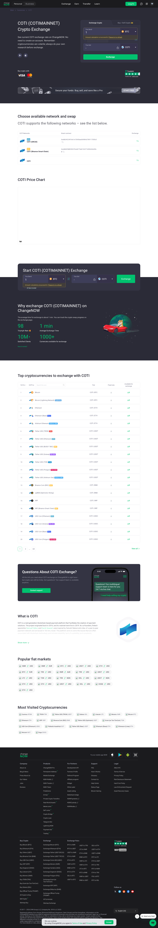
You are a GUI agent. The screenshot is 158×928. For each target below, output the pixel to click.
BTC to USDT (71, 848)
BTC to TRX (95, 865)
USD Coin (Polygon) (45, 539)
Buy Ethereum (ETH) (26, 848)
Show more (22, 643)
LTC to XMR (83, 849)
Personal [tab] (18, 4)
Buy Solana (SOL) (25, 887)
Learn (97, 4)
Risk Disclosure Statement (122, 779)
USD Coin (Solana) (44, 524)
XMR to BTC (71, 864)
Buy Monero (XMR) (26, 875)
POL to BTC (95, 876)
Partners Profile (72, 772)
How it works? (22, 346)
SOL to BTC (71, 875)
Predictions (47, 791)
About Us (23, 768)
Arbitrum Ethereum (46, 423)
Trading (45, 833)
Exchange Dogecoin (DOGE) (52, 872)
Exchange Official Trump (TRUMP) (51, 894)
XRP (36, 501)
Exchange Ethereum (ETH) (52, 848)
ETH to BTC (71, 860)
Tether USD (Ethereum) (45, 439)
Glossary (94, 775)
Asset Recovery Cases (121, 791)
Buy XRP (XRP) (25, 864)
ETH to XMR (71, 856)
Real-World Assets (49, 802)
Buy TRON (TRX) (25, 879)
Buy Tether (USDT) (26, 852)
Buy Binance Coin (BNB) (28, 856)
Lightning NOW (48, 826)
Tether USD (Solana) (45, 454)
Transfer (87, 4)
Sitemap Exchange (49, 903)
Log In (131, 4)
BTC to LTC (95, 857)
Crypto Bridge (47, 814)
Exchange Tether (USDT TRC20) (53, 856)
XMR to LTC (83, 861)
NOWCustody (71, 802)
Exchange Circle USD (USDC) (52, 860)
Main (12, 10)
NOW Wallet (47, 779)
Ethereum (38, 408)
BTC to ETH (71, 872)
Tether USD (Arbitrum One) (49, 477)
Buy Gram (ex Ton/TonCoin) (29, 883)
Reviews (22, 787)
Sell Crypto (23, 899)
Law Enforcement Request (123, 787)
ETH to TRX (95, 872)
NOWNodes (71, 806)
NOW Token (47, 787)
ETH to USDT (96, 861)
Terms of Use (77, 923)
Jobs (21, 783)
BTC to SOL (95, 880)
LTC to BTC (83, 869)
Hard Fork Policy (119, 783)
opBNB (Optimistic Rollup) (44, 493)
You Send (89, 29)
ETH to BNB (83, 853)
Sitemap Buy (24, 903)
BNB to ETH (71, 868)
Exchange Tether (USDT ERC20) (53, 852)
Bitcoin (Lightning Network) (48, 400)
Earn (77, 4)
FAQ (92, 768)
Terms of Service (119, 772)
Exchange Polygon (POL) (51, 875)
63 (34, 549)
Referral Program (73, 775)
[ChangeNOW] (7, 4)
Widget (69, 783)
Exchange (66, 4)
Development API (73, 768)
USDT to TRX (83, 845)
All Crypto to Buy (25, 895)
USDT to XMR (71, 852)
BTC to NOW (96, 869)
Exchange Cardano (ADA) (51, 868)
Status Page (95, 787)
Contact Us (95, 779)
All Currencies (47, 899)
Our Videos (23, 779)
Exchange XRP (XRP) (50, 885)
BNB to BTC (83, 857)
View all (135, 549)
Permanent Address (50, 772)
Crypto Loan (47, 818)
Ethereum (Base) (43, 416)
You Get (88, 45)
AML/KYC (117, 768)
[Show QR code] (135, 754)
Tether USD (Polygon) (46, 470)
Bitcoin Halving (96, 791)
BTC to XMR (71, 845)
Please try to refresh (115, 37)
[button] (128, 31)
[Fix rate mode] (118, 48)
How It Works (95, 772)
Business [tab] (30, 4)
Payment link (47, 829)
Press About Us (25, 775)
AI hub (45, 795)
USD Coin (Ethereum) (44, 516)
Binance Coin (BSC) (43, 485)
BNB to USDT (83, 880)
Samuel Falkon (32, 628)
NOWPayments (72, 799)
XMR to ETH (83, 865)
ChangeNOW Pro (49, 768)
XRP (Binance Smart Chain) (46, 508)
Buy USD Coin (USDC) (27, 860)
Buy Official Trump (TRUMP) (29, 891)
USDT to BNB (96, 853)
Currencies (21, 10)
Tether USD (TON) (43, 462)
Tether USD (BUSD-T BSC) (46, 447)
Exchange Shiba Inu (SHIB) (52, 889)
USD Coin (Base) (43, 532)
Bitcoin (37, 392)
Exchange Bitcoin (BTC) (51, 845)
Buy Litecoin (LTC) (26, 872)
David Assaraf (47, 628)
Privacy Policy (118, 775)
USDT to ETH (96, 849)
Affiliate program (72, 779)
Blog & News (24, 772)
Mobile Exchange (49, 775)
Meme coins (47, 806)
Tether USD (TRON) (43, 431)
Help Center (95, 783)
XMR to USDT (83, 876)
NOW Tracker (47, 783)
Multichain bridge (73, 795)
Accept (109, 922)
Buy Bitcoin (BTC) (25, 845)
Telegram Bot (47, 822)
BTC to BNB (83, 872)
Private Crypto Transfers (51, 799)
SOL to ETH (95, 845)
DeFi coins (46, 810)
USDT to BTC (71, 879)
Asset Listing (71, 791)
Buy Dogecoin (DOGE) (27, 868)
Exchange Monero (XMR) (51, 864)
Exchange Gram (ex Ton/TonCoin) (49, 881)
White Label (71, 787)
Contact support (36, 590)
